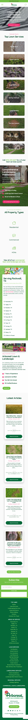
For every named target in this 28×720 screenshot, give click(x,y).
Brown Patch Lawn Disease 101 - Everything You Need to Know (14, 458)
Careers (14, 614)
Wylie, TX (8, 304)
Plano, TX (8, 332)
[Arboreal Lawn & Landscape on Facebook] (8, 711)
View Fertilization (14, 42)
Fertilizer (14, 557)
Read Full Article (14, 436)
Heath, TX (8, 311)
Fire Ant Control (14, 661)
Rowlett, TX (8, 307)
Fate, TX (7, 323)
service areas (9, 291)
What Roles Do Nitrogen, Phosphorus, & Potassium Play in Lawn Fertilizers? (14, 544)
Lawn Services (14, 606)
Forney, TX (8, 326)
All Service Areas (14, 643)
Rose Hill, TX (8, 317)
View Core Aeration (14, 67)
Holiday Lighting (14, 682)
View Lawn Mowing (14, 106)
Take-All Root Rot (17, 430)
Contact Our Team (14, 616)
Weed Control (14, 651)
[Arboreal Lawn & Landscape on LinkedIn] (17, 711)
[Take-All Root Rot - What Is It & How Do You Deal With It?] (14, 409)
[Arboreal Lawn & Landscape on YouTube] (10, 711)
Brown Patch (9, 472)
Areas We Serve (14, 610)
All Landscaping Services (11, 201)
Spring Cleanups (14, 657)
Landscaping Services (14, 608)
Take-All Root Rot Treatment (14, 666)
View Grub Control (14, 131)
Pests (18, 517)
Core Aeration (14, 653)
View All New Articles (14, 571)
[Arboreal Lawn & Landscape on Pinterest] (20, 711)
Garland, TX (8, 329)
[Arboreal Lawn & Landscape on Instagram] (15, 711)
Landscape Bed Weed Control (14, 676)
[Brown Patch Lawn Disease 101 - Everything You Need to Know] (14, 449)
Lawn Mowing (14, 659)
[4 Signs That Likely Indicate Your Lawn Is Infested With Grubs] (14, 492)
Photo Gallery (14, 612)
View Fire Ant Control (14, 119)
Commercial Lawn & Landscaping (14, 685)
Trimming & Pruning (10, 190)
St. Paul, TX (8, 320)
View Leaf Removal (14, 80)
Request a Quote (14, 25)
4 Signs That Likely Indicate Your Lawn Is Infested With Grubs (14, 501)
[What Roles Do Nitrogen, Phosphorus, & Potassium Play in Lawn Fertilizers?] (14, 536)
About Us (6, 388)
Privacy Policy (14, 714)
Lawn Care (9, 430)
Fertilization (9, 557)
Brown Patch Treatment (14, 664)
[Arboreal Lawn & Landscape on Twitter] (13, 711)
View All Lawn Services (14, 144)
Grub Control (10, 515)
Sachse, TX (8, 314)
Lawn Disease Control (15, 473)
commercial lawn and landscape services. (14, 261)
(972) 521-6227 (11, 160)
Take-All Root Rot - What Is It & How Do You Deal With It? (14, 416)
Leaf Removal (14, 655)
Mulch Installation (10, 187)
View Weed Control (14, 55)
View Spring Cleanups (14, 93)
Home (14, 604)
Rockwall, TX (9, 301)
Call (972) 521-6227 (14, 1)
